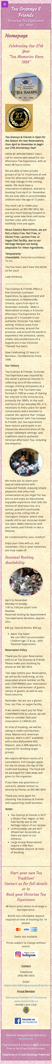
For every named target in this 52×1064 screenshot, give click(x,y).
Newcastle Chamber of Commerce (26, 997)
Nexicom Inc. (26, 1038)
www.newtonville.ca (26, 1001)
